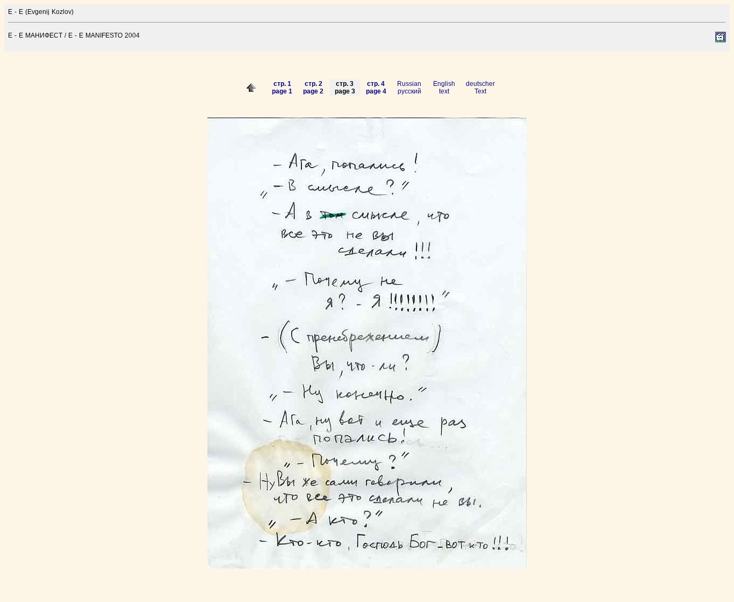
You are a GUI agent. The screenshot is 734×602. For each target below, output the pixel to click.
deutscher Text (480, 87)
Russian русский (409, 87)
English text (444, 87)
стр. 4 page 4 (376, 87)
